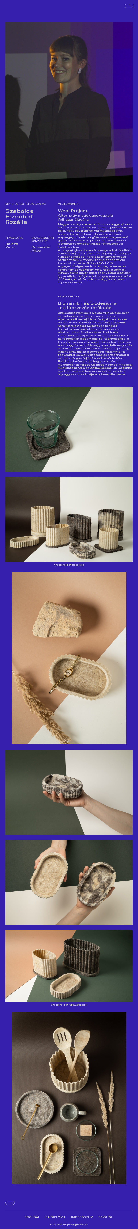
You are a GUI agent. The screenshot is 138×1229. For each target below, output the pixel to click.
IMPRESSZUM (82, 1217)
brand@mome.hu (78, 1224)
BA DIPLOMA (55, 1217)
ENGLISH (106, 1217)
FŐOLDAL (32, 1217)
